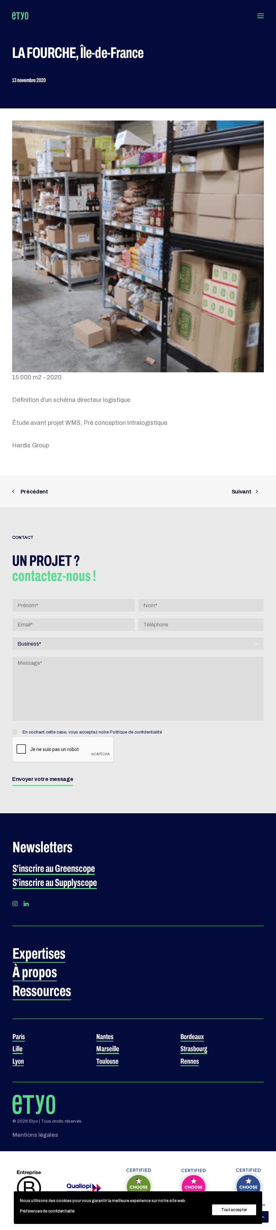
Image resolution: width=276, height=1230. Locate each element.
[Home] (33, 1104)
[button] (260, 16)
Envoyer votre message (42, 779)
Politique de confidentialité (136, 732)
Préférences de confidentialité (47, 1211)
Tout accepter (234, 1209)
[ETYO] (20, 16)
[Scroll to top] (263, 1216)
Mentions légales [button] (35, 1135)
